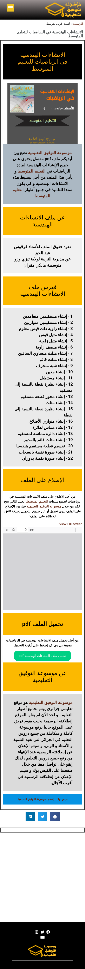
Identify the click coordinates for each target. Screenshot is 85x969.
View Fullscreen (70, 524)
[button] (10, 8)
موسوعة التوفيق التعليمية (50, 152)
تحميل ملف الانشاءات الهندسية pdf (42, 656)
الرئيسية (78, 23)
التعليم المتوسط (32, 171)
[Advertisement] (42, 877)
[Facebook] (48, 932)
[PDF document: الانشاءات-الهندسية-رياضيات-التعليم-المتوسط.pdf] (42, 568)
